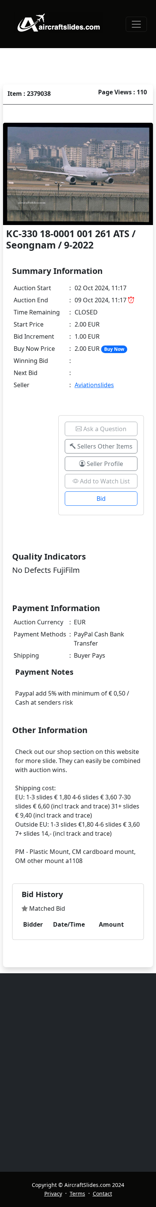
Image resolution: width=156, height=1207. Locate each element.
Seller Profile (104, 464)
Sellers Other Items (104, 446)
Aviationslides (94, 385)
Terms (77, 1193)
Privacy (53, 1193)
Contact (102, 1193)
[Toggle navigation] (136, 24)
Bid (101, 498)
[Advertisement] (78, 1072)
